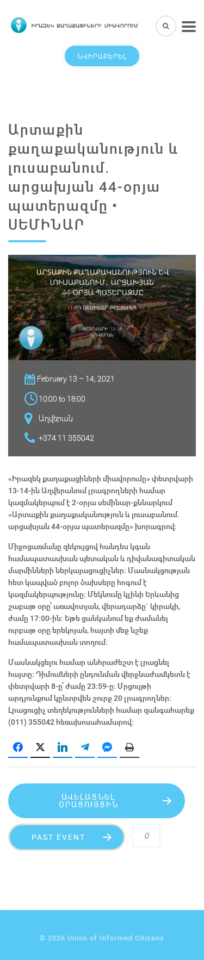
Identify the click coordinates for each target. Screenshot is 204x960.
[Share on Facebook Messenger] (107, 747)
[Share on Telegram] (85, 747)
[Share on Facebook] (18, 747)
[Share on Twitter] (40, 747)
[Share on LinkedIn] (62, 747)
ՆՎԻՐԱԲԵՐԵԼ (102, 56)
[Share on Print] (129, 747)
